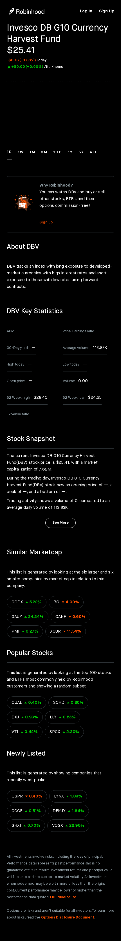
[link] (86, 11)
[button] (9, 154)
